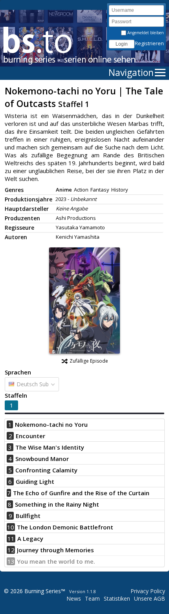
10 (10, 527)
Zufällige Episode (89, 361)
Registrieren (149, 43)
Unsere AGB (149, 598)
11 (11, 538)
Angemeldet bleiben (145, 32)
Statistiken (117, 598)
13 (11, 561)
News (73, 598)
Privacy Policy (147, 591)
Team (92, 598)
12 (11, 550)
